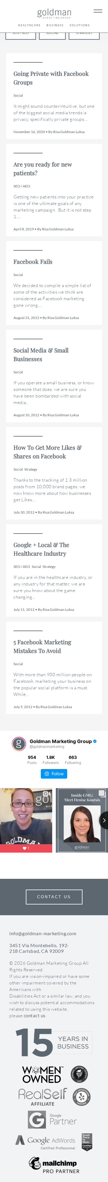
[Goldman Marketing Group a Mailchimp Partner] (54, 1165)
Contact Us (54, 897)
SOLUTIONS (80, 25)
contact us (35, 1015)
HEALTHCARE (29, 25)
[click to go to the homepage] (54, 14)
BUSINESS (55, 25)
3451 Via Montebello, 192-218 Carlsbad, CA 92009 (39, 948)
